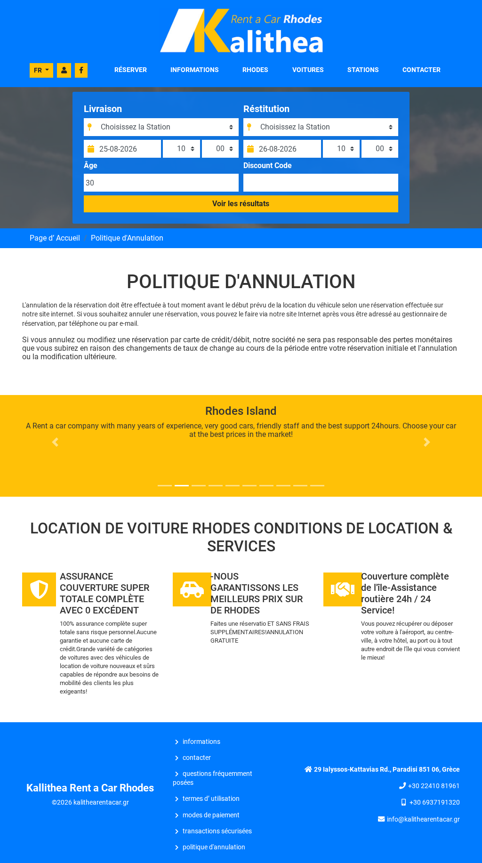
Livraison (103, 108)
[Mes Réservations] (64, 70)
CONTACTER (421, 70)
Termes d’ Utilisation (211, 799)
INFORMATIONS (194, 70)
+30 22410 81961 (434, 786)
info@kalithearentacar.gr (423, 819)
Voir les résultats (240, 203)
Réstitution (266, 108)
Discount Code (267, 165)
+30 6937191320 (435, 802)
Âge (90, 165)
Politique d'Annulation (214, 847)
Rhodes (255, 70)
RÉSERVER (130, 70)
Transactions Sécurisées (217, 831)
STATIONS (363, 70)
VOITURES (308, 70)
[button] (55, 442)
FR (38, 70)
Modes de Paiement (211, 815)
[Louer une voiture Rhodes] (241, 29)
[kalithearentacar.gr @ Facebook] (81, 70)
